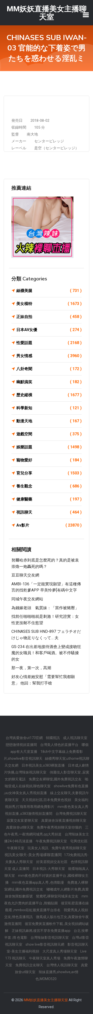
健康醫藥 (49, 499)
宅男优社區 (79, 841)
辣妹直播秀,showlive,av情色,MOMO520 (56, 975)
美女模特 (49, 303)
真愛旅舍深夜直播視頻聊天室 (63, 820)
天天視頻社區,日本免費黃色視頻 (47, 800)
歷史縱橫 (49, 395)
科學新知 (49, 408)
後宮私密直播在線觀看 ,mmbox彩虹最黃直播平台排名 (47, 906)
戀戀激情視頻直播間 (22, 745)
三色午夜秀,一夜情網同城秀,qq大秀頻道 (46, 830)
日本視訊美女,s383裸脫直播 (43, 765)
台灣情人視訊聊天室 (62, 965)
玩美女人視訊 (38, 848)
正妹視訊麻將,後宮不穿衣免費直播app (41, 931)
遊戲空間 (49, 434)
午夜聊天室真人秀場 (45, 958)
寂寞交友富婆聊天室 (23, 820)
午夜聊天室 (16, 848)
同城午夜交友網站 (27, 599)
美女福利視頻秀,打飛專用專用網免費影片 (47, 803)
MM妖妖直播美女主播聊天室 (46, 1000)
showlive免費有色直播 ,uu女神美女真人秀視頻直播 (46, 789)
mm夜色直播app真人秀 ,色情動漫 (38, 882)
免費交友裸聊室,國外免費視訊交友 (55, 779)
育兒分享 (49, 473)
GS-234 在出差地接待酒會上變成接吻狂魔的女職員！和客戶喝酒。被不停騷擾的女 (46, 653)
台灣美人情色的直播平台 (59, 745)
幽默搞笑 (49, 381)
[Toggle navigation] (85, 14)
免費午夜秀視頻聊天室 (69, 848)
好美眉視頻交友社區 (52, 862)
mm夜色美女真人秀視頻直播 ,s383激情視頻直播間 (46, 810)
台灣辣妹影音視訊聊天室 (50, 937)
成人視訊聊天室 (75, 738)
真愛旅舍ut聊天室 (20, 827)
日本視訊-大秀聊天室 (49, 869)
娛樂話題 (49, 447)
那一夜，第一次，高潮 (31, 668)
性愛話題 (49, 342)
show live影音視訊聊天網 (45, 944)
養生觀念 (49, 486)
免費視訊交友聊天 (29, 965)
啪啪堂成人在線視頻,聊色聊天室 (46, 782)
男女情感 (49, 355)
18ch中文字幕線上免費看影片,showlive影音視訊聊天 (43, 755)
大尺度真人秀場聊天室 (60, 951)
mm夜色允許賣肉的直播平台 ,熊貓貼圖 (46, 899)
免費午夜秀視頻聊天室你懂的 (60, 827)
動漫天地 (49, 421)
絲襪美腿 (49, 290)
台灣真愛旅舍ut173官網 (24, 738)
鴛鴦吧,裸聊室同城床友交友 (57, 896)
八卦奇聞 (49, 368)
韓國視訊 (53, 738)
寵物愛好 (49, 460)
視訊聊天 (49, 512)
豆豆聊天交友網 (25, 575)
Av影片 (49, 525)
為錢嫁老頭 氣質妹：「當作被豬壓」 (45, 607)
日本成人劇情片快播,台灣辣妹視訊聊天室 (46, 768)
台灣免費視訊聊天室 (71, 814)
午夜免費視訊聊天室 (52, 841)
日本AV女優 (49, 329)
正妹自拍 (49, 316)
